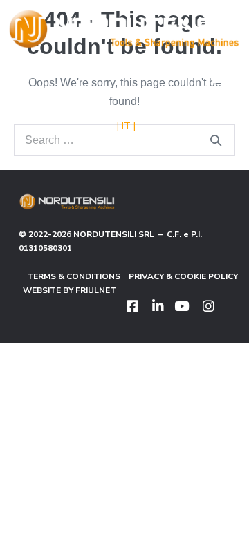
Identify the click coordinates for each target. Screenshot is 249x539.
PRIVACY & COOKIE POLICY (179, 276)
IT (126, 126)
